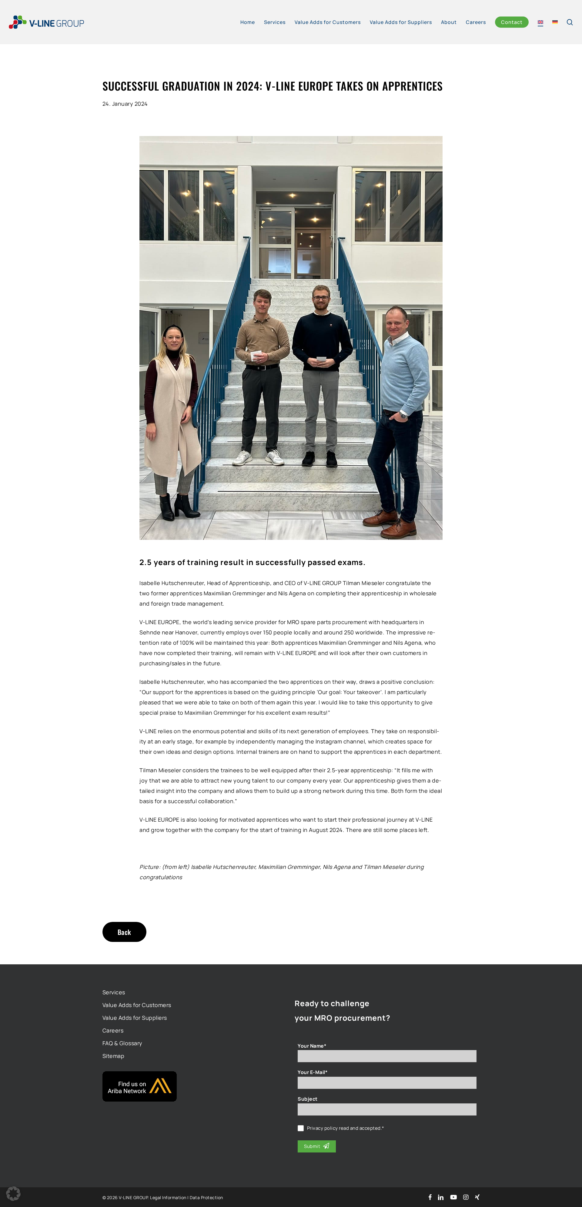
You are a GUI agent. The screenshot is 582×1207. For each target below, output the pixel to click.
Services (113, 992)
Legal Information (168, 1197)
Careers (113, 1030)
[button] (13, 1193)
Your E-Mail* (312, 1072)
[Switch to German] (555, 22)
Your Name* (312, 1045)
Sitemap (113, 1055)
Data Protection (206, 1197)
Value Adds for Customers (136, 1005)
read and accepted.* (345, 1128)
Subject (308, 1098)
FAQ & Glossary (122, 1043)
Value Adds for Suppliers (134, 1017)
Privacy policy (322, 1128)
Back (124, 932)
